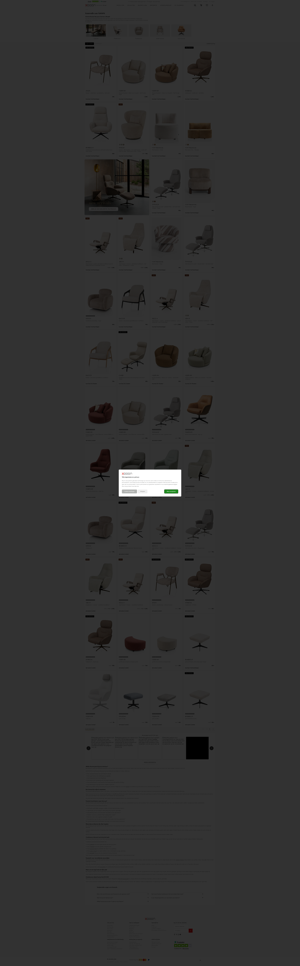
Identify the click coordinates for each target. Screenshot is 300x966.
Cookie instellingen (129, 491)
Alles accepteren (171, 491)
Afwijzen (142, 491)
